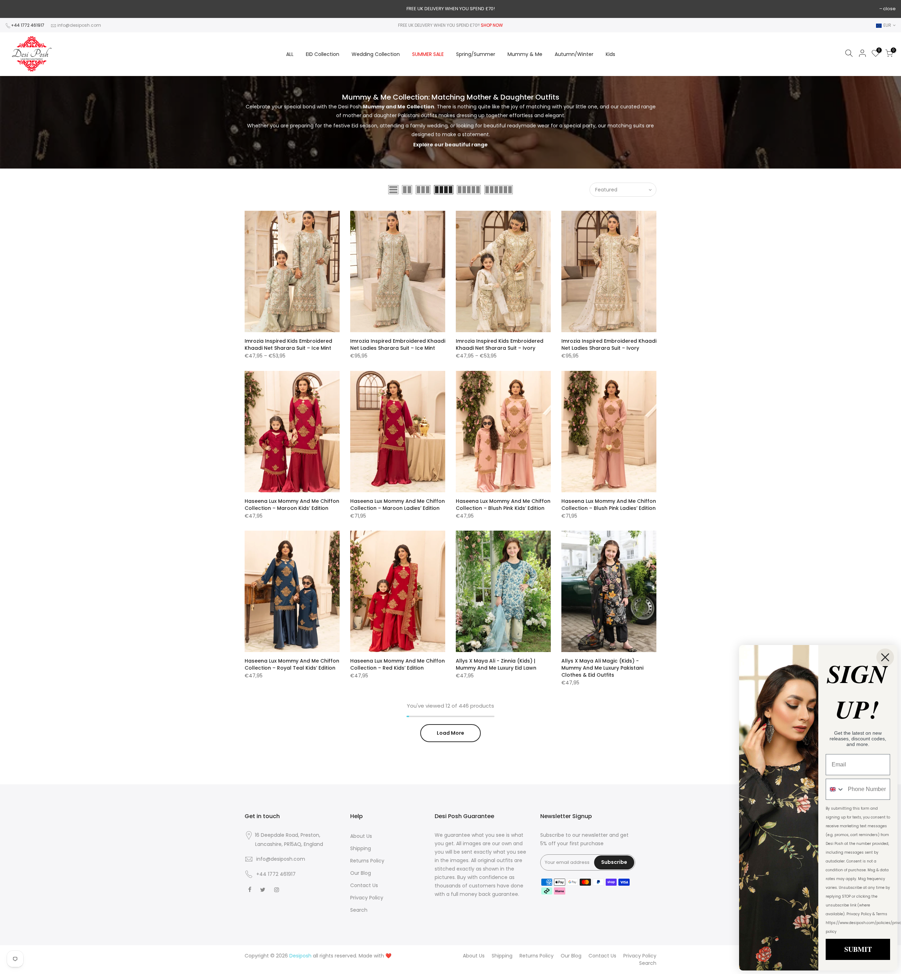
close (889, 8)
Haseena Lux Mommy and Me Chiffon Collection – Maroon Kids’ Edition (292, 505)
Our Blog (360, 873)
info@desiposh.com (79, 25)
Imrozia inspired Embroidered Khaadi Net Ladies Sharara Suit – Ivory (608, 344)
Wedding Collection (376, 54)
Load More (450, 732)
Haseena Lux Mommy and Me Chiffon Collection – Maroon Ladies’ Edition (397, 505)
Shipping (360, 848)
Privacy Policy (366, 897)
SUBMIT (858, 949)
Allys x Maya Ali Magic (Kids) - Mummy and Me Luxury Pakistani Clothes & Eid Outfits (602, 667)
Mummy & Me (525, 54)
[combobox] (835, 789)
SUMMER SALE (428, 54)
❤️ (388, 955)
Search (358, 909)
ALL (290, 54)
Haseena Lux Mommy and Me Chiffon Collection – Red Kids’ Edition (397, 664)
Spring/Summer (475, 54)
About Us (361, 836)
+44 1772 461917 (27, 25)
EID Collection (322, 54)
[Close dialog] (885, 657)
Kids (610, 54)
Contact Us (364, 885)
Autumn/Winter (574, 54)
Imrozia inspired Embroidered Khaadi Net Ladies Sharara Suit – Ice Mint (397, 344)
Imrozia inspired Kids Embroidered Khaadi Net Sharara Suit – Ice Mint (288, 344)
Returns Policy (367, 860)
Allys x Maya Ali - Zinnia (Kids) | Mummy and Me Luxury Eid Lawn (496, 664)
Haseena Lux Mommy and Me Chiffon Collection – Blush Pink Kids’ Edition (503, 505)
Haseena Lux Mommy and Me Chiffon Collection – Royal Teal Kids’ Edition (292, 664)
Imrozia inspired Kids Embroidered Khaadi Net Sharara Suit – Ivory (499, 344)
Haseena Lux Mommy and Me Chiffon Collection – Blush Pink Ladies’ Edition (608, 505)
